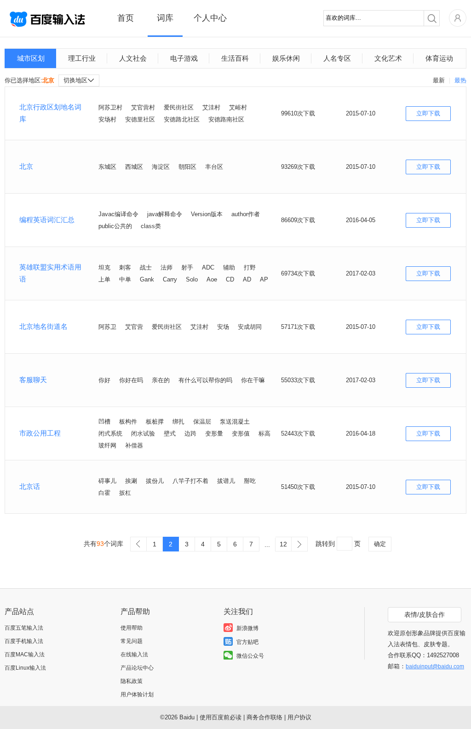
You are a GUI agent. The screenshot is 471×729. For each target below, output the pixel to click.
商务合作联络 (264, 717)
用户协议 (299, 717)
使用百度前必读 (220, 717)
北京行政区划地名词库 (50, 113)
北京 (26, 166)
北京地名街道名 (43, 326)
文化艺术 (388, 58)
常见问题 (132, 641)
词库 (165, 18)
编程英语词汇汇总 (47, 220)
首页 (125, 18)
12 (283, 544)
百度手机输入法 (24, 641)
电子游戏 (184, 58)
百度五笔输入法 (24, 628)
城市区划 (31, 58)
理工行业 (82, 58)
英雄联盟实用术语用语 (50, 273)
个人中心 (210, 18)
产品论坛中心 (137, 668)
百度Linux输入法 (25, 668)
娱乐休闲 (286, 58)
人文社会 (133, 58)
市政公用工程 (40, 433)
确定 (380, 543)
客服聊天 (33, 380)
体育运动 (439, 58)
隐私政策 (132, 681)
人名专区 (337, 58)
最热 (460, 80)
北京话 (29, 486)
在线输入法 (134, 654)
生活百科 (235, 58)
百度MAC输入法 (25, 654)
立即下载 (428, 113)
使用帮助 (132, 628)
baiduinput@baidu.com (435, 666)
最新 (439, 80)
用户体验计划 (137, 694)
